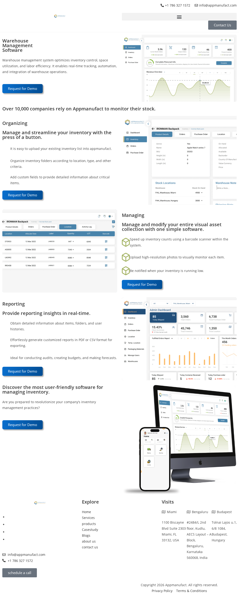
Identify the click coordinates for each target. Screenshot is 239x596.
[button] (179, 17)
